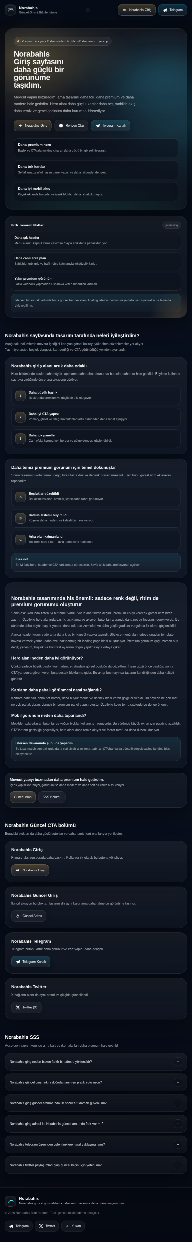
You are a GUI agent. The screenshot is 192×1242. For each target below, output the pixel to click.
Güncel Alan (23, 797)
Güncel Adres (32, 916)
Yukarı (76, 1226)
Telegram (176, 10)
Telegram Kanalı (114, 125)
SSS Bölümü (51, 797)
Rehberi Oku (75, 125)
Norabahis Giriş (140, 10)
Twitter (50, 1226)
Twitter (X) (29, 1007)
